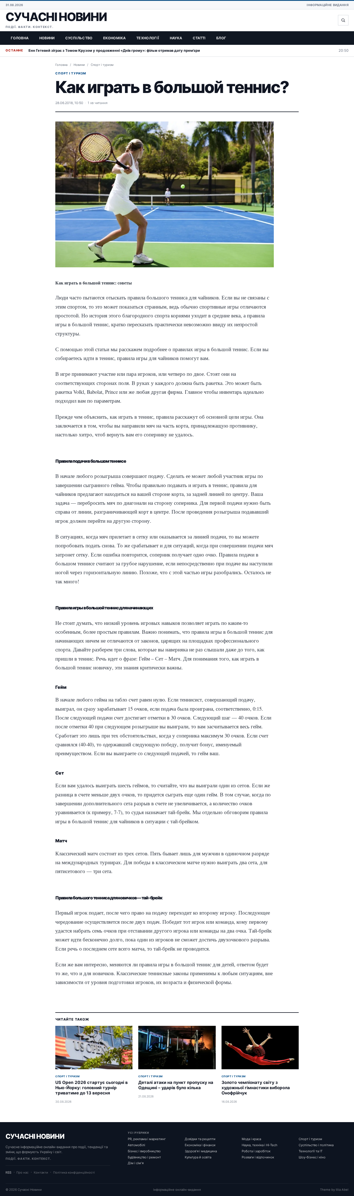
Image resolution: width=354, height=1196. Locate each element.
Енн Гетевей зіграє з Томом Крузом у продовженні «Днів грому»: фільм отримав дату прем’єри (114, 50)
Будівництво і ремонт (144, 1157)
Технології (147, 38)
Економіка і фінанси (200, 1145)
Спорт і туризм (102, 65)
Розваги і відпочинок (258, 1157)
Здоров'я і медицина (201, 1151)
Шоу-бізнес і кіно (312, 1157)
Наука (176, 38)
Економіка (114, 38)
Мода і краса (251, 1139)
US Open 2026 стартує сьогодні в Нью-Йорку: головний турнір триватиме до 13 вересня (91, 1087)
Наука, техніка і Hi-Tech (259, 1145)
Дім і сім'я (136, 1163)
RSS (8, 1172)
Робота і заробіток (256, 1151)
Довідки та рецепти (200, 1139)
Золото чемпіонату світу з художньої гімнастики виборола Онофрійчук (256, 1087)
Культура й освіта (198, 1157)
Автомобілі (136, 1145)
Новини (47, 38)
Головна (19, 38)
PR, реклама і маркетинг (147, 1139)
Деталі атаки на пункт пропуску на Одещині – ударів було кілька (175, 1085)
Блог (221, 38)
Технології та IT (310, 1151)
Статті (199, 38)
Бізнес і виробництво (144, 1151)
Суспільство (78, 38)
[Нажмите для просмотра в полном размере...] (164, 194)
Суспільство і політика (316, 1145)
